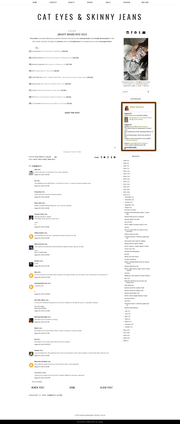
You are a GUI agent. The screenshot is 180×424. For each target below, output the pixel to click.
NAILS (108, 2)
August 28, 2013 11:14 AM (42, 311)
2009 (124, 338)
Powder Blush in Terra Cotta (44, 71)
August (127, 207)
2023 (124, 168)
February (127, 324)
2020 (124, 176)
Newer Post (38, 387)
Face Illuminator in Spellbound (51, 51)
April (126, 319)
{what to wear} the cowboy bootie (134, 288)
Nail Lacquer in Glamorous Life (55, 64)
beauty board (42, 159)
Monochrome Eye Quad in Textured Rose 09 (57, 58)
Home (35, 2)
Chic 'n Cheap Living (40, 252)
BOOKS (90, 2)
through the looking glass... (132, 251)
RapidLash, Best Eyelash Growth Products (137, 275)
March (127, 321)
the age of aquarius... (131, 259)
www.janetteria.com (40, 283)
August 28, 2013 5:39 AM (41, 227)
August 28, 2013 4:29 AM (41, 208)
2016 (124, 187)
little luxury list (39, 244)
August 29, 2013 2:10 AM (41, 355)
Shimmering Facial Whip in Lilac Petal (53, 103)
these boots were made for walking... (135, 241)
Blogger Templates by (90, 422)
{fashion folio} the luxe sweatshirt (134, 216)
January (127, 327)
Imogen (36, 350)
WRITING (145, 2)
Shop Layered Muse (40, 308)
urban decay (51, 159)
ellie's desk (38, 203)
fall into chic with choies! (132, 256)
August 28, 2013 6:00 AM (41, 238)
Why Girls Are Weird (40, 361)
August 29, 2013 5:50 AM (41, 366)
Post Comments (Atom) (52, 395)
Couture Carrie (39, 214)
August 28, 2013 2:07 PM (41, 333)
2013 (124, 195)
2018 (124, 181)
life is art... (128, 278)
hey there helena (129, 298)
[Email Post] (55, 157)
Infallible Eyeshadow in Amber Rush (49, 90)
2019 (124, 179)
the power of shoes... (131, 210)
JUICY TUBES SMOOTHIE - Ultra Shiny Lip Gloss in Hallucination (65, 77)
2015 (124, 189)
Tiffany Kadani (39, 233)
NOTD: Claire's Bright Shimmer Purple (136, 295)
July (126, 311)
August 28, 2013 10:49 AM (42, 294)
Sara (35, 272)
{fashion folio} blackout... (132, 307)
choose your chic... (130, 249)
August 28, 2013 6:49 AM (41, 255)
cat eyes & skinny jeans (90, 16)
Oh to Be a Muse (39, 300)
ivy (35, 180)
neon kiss (127, 301)
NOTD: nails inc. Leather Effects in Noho (137, 246)
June (126, 313)
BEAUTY (72, 2)
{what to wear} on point (131, 234)
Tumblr (73, 152)
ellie (35, 169)
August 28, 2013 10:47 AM (42, 277)
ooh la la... (128, 273)
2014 (124, 192)
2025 (124, 163)
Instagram (66, 152)
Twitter (79, 152)
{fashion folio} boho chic (132, 266)
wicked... (127, 227)
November (128, 199)
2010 (124, 335)
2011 (124, 332)
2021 (124, 173)
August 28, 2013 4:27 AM (41, 186)
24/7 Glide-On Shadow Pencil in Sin (53, 84)
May (126, 316)
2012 (124, 330)
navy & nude (128, 222)
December (128, 197)
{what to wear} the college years (134, 290)
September (128, 205)
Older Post (106, 387)
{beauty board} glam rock (132, 293)
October (127, 202)
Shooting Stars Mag (40, 317)
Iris (35, 339)
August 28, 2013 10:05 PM (42, 344)
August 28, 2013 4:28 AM (41, 197)
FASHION (126, 2)
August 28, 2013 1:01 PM (41, 322)
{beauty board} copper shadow (134, 243)
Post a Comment (37, 381)
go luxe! (127, 254)
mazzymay (37, 192)
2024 (124, 166)
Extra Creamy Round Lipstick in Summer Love (50, 97)
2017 (124, 184)
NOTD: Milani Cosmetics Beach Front (136, 224)
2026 (124, 160)
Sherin (36, 328)
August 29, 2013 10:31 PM (42, 378)
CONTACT (53, 2)
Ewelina (36, 261)
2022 (124, 171)
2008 (124, 340)
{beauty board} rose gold (132, 219)
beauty (35, 159)
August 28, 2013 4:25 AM (41, 174)
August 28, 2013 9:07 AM (41, 266)
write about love (129, 285)
